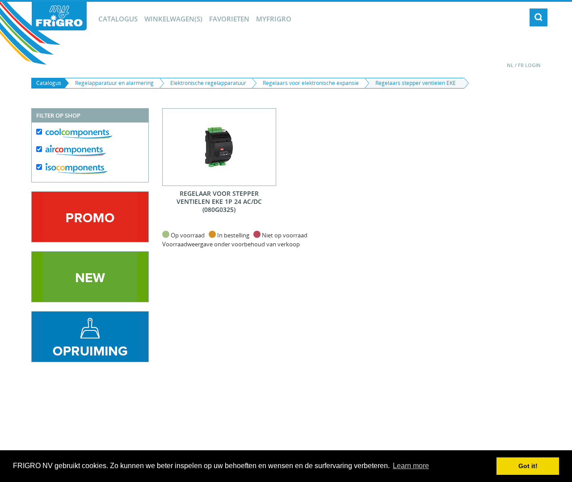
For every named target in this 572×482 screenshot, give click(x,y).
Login (533, 65)
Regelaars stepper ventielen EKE (415, 83)
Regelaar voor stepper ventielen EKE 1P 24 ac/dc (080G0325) (219, 201)
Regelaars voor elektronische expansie (311, 83)
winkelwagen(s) (173, 18)
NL (510, 65)
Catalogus (118, 18)
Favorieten (229, 18)
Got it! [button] (528, 465)
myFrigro (273, 18)
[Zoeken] (538, 17)
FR (521, 65)
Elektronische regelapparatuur (208, 83)
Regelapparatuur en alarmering (114, 83)
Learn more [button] (411, 465)
